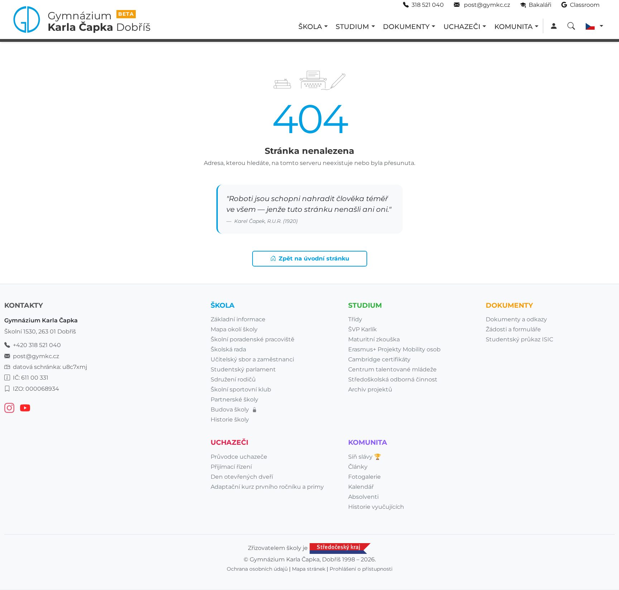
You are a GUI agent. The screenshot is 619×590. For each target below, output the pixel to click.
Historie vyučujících (376, 506)
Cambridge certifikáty (379, 359)
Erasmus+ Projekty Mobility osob (394, 349)
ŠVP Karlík (362, 329)
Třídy (355, 319)
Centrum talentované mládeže (392, 369)
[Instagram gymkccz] (9, 408)
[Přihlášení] (553, 26)
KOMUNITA (513, 26)
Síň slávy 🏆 (364, 456)
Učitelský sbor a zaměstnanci (252, 359)
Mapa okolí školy (234, 329)
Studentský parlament (243, 369)
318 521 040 (428, 4)
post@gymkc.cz (486, 4)
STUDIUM (352, 26)
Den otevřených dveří (242, 476)
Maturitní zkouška (374, 339)
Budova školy (230, 409)
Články (358, 466)
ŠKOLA (310, 26)
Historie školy (230, 419)
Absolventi (363, 496)
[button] (594, 26)
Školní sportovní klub (241, 389)
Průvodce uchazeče (239, 456)
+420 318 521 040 (37, 345)
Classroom (584, 4)
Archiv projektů (370, 389)
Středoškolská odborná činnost (392, 379)
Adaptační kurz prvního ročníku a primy (267, 486)
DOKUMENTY (406, 26)
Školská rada (228, 349)
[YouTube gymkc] (25, 408)
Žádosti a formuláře (513, 329)
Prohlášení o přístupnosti (361, 569)
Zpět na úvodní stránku (314, 258)
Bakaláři (539, 4)
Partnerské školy (234, 399)
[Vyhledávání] (571, 26)
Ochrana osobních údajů (257, 569)
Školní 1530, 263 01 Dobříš (40, 331)
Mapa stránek (308, 569)
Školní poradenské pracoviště (252, 339)
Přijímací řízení (231, 466)
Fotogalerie (364, 476)
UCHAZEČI (461, 26)
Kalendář (361, 486)
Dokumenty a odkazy (516, 319)
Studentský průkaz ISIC (519, 339)
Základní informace (238, 319)
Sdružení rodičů (233, 379)
